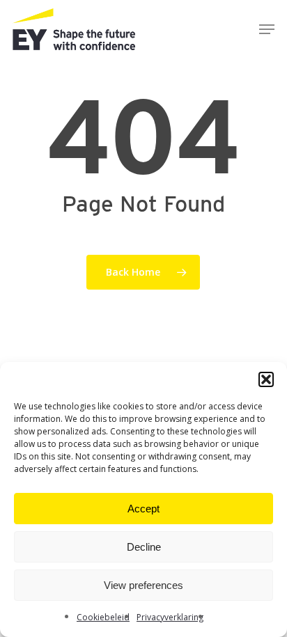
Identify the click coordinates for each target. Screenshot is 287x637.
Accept (143, 508)
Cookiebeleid (103, 617)
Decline (144, 547)
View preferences (143, 585)
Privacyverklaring (170, 617)
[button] (266, 379)
